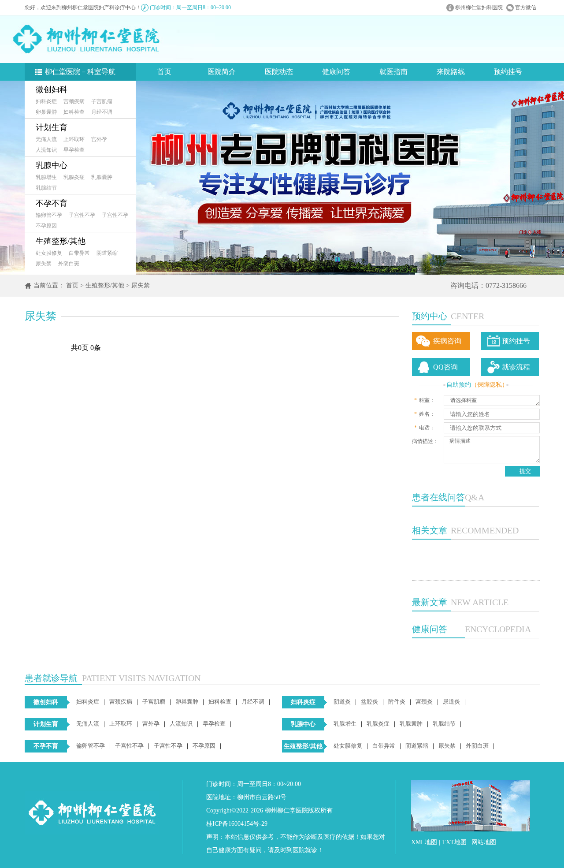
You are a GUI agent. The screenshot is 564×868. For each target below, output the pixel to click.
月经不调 (101, 112)
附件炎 (396, 701)
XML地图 (424, 842)
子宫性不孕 (82, 215)
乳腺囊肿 (101, 177)
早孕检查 (74, 150)
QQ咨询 (445, 367)
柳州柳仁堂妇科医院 (479, 7)
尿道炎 (451, 701)
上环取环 (74, 139)
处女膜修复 (49, 253)
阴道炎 (342, 701)
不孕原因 (46, 226)
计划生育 (51, 127)
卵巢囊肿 (46, 112)
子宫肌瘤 (101, 101)
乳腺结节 (46, 188)
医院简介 (222, 71)
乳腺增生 (46, 177)
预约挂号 (508, 71)
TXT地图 (454, 842)
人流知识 (46, 150)
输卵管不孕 (49, 215)
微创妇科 (51, 89)
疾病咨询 (447, 341)
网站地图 (483, 842)
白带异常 (79, 253)
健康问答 (336, 71)
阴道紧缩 (107, 253)
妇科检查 (74, 112)
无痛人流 (46, 139)
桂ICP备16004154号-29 (236, 823)
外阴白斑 (68, 264)
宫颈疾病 (74, 101)
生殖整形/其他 (60, 241)
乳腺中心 (51, 165)
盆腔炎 (369, 701)
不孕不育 (51, 203)
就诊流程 (516, 367)
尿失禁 (44, 264)
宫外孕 (99, 139)
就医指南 (393, 71)
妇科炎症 (46, 101)
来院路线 (451, 71)
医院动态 (279, 71)
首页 (164, 71)
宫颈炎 (424, 701)
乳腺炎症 (74, 177)
